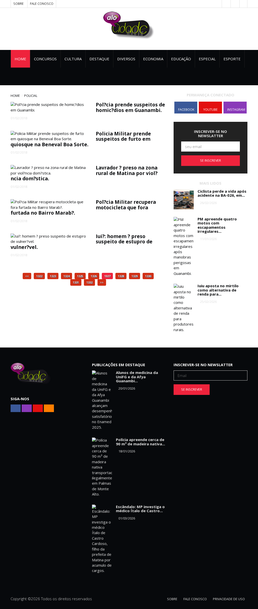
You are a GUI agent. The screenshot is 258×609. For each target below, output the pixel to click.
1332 (89, 282)
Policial (30, 96)
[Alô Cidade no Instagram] (243, 4)
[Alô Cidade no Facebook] (226, 4)
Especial (207, 58)
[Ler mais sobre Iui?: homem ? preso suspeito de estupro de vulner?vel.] (49, 239)
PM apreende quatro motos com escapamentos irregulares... (217, 225)
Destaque (99, 58)
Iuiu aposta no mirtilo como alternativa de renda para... (218, 290)
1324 (66, 276)
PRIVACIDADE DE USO (229, 599)
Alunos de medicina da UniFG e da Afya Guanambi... (137, 376)
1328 (121, 276)
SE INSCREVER (210, 160)
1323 (53, 276)
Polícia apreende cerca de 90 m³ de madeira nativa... (140, 441)
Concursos (45, 58)
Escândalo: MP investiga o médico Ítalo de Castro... (140, 508)
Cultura (73, 58)
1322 (39, 276)
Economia (153, 58)
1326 (94, 276)
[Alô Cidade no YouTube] (234, 4)
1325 (80, 276)
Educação (181, 58)
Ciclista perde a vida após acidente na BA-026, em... (222, 193)
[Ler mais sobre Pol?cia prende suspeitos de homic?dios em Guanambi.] (49, 107)
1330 (148, 276)
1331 (76, 282)
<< (27, 276)
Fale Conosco (41, 4)
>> (102, 282)
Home (20, 58)
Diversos (126, 58)
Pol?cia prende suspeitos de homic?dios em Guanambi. (130, 107)
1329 (135, 276)
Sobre (18, 4)
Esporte (232, 58)
